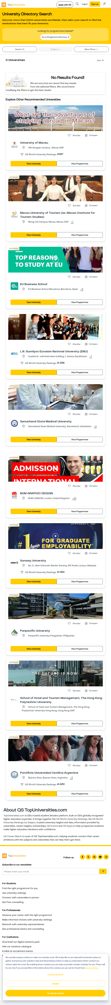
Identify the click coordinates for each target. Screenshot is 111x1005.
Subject (54, 49)
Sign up (94, 4)
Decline (55, 983)
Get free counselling (13, 902)
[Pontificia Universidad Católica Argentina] (14, 774)
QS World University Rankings (71, 819)
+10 (74, 498)
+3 (82, 289)
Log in (84, 4)
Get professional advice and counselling (23, 929)
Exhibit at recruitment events (17, 951)
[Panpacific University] (14, 632)
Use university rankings (14, 892)
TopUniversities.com (13, 815)
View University (34, 163)
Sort (99, 60)
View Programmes (79, 163)
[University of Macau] (14, 144)
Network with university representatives (23, 924)
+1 (72, 222)
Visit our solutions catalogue (17, 946)
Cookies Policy (92, 968)
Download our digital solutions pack (21, 941)
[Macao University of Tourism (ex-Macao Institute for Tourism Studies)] (14, 214)
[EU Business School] (14, 285)
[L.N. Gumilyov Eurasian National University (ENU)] (14, 353)
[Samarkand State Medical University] (14, 423)
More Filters (90, 49)
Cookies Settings (55, 974)
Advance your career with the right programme (27, 915)
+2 (95, 426)
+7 (90, 356)
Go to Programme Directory (54, 37)
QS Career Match (12, 836)
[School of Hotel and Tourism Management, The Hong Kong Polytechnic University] (14, 699)
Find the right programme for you (20, 888)
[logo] (13, 3)
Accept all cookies (55, 993)
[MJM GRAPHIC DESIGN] (14, 495)
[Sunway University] (14, 562)
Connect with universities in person (20, 897)
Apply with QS (64, 4)
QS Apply (68, 826)
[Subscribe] (103, 871)
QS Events (52, 826)
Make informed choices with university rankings (27, 919)
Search (18, 49)
